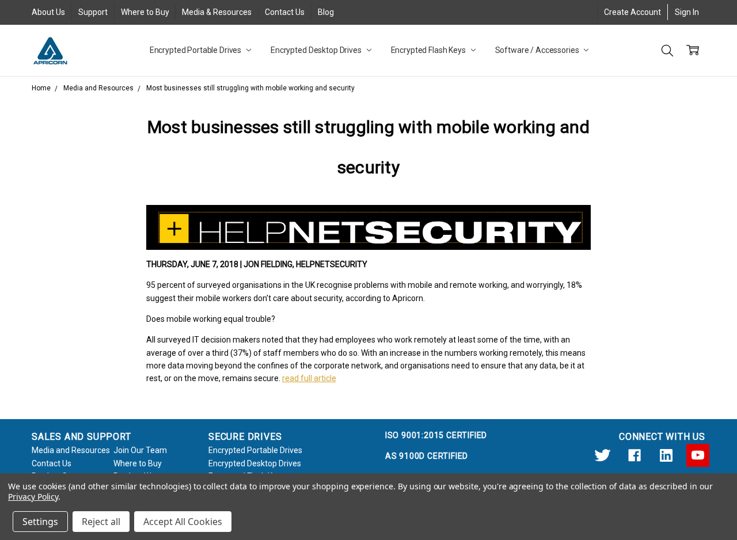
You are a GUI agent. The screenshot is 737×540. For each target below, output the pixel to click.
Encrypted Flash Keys (429, 50)
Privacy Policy (33, 496)
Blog (326, 12)
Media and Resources (71, 450)
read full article (309, 378)
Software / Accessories (538, 50)
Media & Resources (217, 12)
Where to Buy (145, 12)
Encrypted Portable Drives (196, 50)
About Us (48, 12)
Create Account (632, 12)
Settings (40, 521)
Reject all (101, 521)
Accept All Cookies (182, 521)
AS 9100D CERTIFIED (426, 456)
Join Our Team (140, 450)
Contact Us (285, 12)
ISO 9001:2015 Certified (436, 435)
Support (93, 12)
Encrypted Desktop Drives (317, 50)
